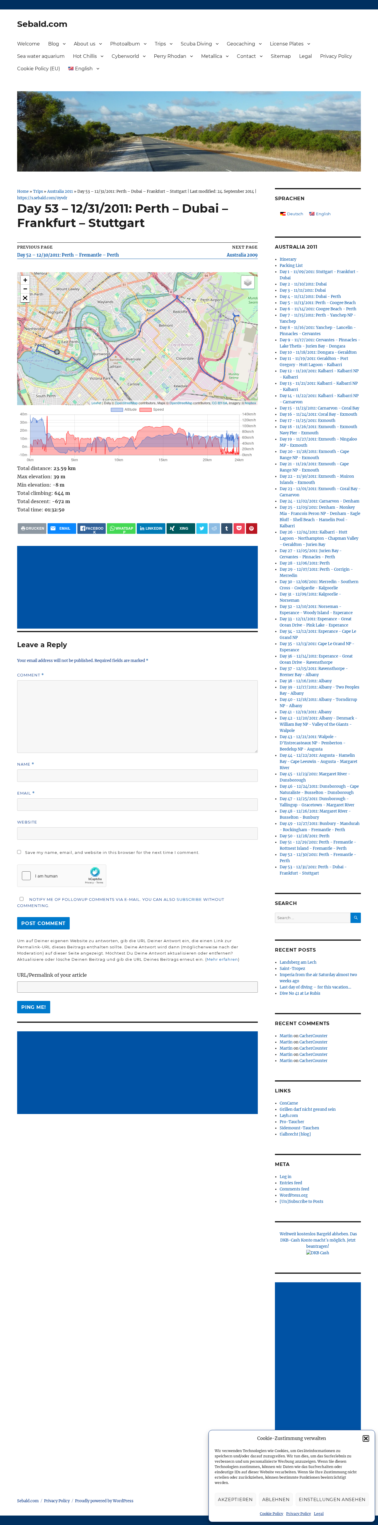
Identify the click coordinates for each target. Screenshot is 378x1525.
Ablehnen (276, 1499)
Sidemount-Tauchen (299, 1128)
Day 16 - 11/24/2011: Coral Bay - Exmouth (318, 414)
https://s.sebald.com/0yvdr (42, 197)
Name (25, 764)
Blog (53, 44)
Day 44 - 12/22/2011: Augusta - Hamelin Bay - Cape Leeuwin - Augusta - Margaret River (318, 761)
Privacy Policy (298, 1513)
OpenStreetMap (126, 402)
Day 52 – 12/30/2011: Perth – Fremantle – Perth (68, 255)
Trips (160, 44)
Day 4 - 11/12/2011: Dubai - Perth (310, 296)
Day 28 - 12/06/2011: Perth (305, 563)
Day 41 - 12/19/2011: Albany (305, 712)
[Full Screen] (25, 297)
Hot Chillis (85, 56)
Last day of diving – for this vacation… (315, 987)
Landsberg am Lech (298, 962)
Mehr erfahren (222, 959)
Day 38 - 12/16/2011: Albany (306, 681)
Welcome (28, 44)
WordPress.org (294, 1195)
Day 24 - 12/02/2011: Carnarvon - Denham (319, 501)
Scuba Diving (196, 44)
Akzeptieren (235, 1499)
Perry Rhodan (170, 56)
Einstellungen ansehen (332, 1499)
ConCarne (289, 1103)
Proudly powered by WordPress (104, 1500)
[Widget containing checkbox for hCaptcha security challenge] (61, 876)
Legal (319, 1513)
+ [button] (25, 280)
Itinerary (288, 259)
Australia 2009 (242, 255)
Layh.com (289, 1115)
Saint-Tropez (292, 968)
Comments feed (294, 1189)
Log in (285, 1176)
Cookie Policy (271, 1513)
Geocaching (241, 44)
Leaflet (96, 402)
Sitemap (281, 56)
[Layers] (247, 282)
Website (27, 822)
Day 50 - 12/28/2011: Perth (305, 836)
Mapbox (250, 402)
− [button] (25, 289)
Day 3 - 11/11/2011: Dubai (303, 290)
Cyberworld (125, 56)
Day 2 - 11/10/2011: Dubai (303, 284)
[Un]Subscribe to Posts (301, 1201)
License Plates (287, 44)
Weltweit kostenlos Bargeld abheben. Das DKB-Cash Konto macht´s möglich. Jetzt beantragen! (318, 1240)
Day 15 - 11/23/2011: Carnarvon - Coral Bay (319, 408)
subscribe (189, 899)
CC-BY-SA (219, 402)
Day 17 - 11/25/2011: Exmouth (307, 420)
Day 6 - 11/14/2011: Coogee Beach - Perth (318, 308)
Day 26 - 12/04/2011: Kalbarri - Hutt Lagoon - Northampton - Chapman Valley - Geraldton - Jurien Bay (319, 538)
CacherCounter (313, 1035)
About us (84, 44)
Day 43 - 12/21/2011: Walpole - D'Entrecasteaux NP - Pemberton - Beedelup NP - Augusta (313, 743)
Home (23, 191)
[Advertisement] (138, 588)
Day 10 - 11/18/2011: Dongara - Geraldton (318, 352)
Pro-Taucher (292, 1121)
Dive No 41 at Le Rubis (300, 993)
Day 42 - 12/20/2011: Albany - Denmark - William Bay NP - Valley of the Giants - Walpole (318, 724)
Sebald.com (42, 24)
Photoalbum (125, 44)
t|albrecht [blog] (295, 1134)
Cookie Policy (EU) (38, 68)
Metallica (211, 56)
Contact (246, 56)
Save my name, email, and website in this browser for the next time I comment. (112, 852)
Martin (286, 1035)
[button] (366, 1438)
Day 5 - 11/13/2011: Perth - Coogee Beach (318, 302)
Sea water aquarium (41, 56)
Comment (30, 675)
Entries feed (291, 1182)
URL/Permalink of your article (52, 975)
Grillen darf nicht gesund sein (308, 1109)
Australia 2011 (60, 191)
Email (26, 793)
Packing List (291, 265)
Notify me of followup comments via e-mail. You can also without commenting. (120, 902)
